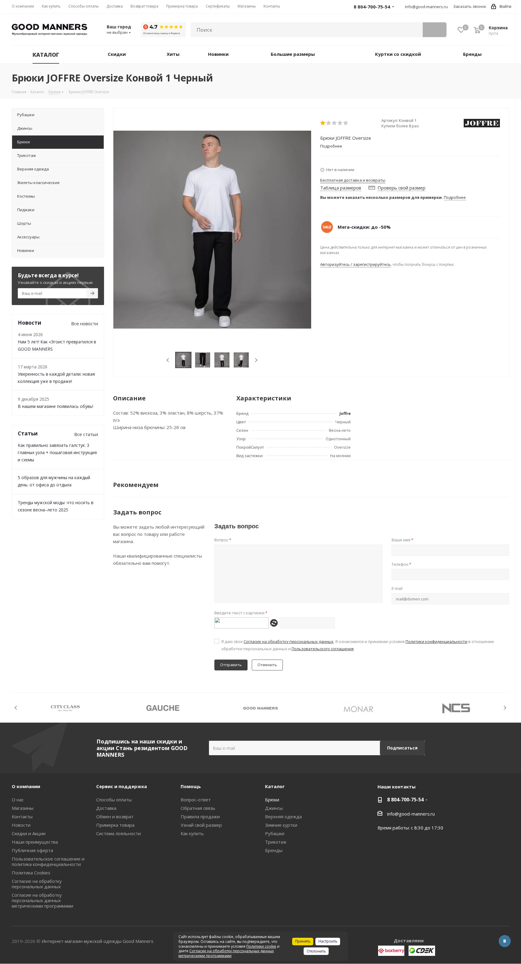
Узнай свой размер (201, 825)
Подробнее (455, 197)
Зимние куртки (281, 825)
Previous (168, 360)
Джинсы (274, 808)
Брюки (272, 800)
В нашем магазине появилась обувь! (55, 406)
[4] (340, 123)
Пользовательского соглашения (323, 648)
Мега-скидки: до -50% (364, 227)
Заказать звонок (469, 6)
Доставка (106, 808)
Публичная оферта (32, 850)
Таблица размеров (340, 188)
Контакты (22, 816)
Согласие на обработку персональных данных (288, 641)
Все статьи (86, 434)
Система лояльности (118, 833)
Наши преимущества (35, 842)
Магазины (22, 808)
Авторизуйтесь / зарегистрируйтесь (355, 264)
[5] (346, 123)
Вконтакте (505, 941)
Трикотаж (275, 842)
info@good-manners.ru (426, 6)
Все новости (84, 323)
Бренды (274, 850)
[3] (334, 123)
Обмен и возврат (115, 816)
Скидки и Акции (29, 833)
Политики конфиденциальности (436, 641)
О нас (18, 800)
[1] (323, 123)
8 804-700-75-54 (405, 799)
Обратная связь (198, 808)
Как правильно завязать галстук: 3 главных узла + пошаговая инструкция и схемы (57, 452)
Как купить (192, 833)
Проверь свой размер (401, 188)
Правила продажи (200, 816)
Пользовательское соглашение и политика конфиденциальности (48, 861)
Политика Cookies (31, 873)
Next (256, 360)
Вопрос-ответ (196, 800)
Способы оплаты (114, 800)
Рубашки (274, 833)
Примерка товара (115, 825)
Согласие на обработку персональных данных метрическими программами (42, 900)
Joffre (345, 413)
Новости (21, 825)
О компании (26, 786)
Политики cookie (261, 946)
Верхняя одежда (283, 816)
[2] (329, 123)
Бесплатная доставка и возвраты (352, 180)
